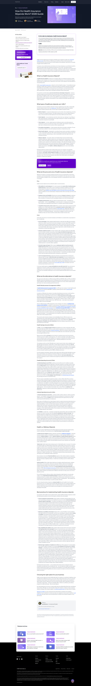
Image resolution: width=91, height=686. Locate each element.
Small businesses (38, 659)
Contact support (68, 659)
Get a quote (23, 57)
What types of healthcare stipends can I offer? (51, 104)
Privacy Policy (63, 668)
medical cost (53, 108)
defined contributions (55, 330)
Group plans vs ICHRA (49, 661)
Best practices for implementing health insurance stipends (55, 492)
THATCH (17, 1)
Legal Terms (58, 668)
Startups (36, 658)
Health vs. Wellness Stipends (46, 427)
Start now (73, 1)
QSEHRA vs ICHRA (49, 659)
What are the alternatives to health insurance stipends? (54, 276)
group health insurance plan (45, 85)
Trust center (58, 663)
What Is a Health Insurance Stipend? (48, 76)
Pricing (52, 1)
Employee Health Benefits (23, 7)
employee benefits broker (60, 589)
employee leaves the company (68, 375)
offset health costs (60, 208)
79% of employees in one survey (50, 467)
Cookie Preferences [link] (19, 682)
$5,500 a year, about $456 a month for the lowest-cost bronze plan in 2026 (60, 190)
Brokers (36, 663)
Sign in (62, 1)
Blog (16, 7)
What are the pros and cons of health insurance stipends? (55, 172)
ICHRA (47, 658)
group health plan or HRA (59, 262)
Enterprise (37, 661)
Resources (68, 668)
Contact (72, 668)
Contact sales (68, 658)
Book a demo (67, 1)
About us (57, 658)
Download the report (21, 67)
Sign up (49, 165)
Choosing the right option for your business (50, 575)
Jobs (56, 659)
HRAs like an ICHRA (40, 591)
